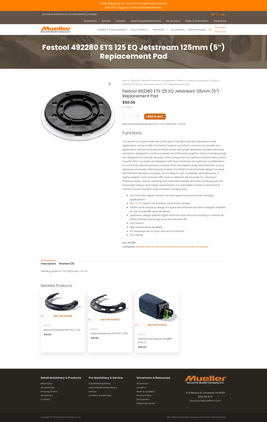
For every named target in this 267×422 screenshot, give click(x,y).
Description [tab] (48, 263)
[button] (109, 84)
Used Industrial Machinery (103, 387)
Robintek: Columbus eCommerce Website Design (203, 417)
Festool (146, 80)
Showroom (47, 395)
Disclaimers (143, 399)
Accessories (47, 387)
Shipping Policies (146, 403)
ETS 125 (138, 203)
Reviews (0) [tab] (66, 263)
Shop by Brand (49, 391)
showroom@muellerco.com (205, 400)
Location (141, 387)
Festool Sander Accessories (193, 80)
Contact (45, 399)
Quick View (62, 319)
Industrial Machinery (100, 383)
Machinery (46, 383)
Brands (135, 80)
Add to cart (155, 116)
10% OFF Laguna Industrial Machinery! (133, 7)
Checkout (220, 27)
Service (93, 391)
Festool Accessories (163, 80)
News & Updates (146, 391)
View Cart (220, 31)
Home (125, 80)
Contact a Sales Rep (100, 395)
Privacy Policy (144, 395)
